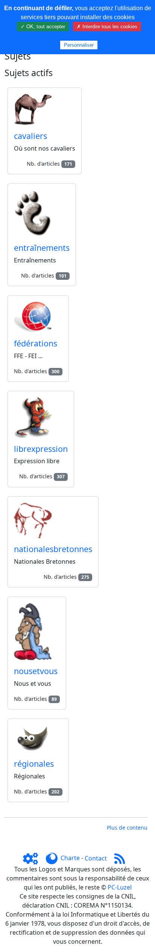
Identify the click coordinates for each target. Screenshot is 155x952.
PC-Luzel (120, 887)
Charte (70, 858)
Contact (96, 858)
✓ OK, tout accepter (43, 26)
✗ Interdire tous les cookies (107, 26)
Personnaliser (79, 45)
